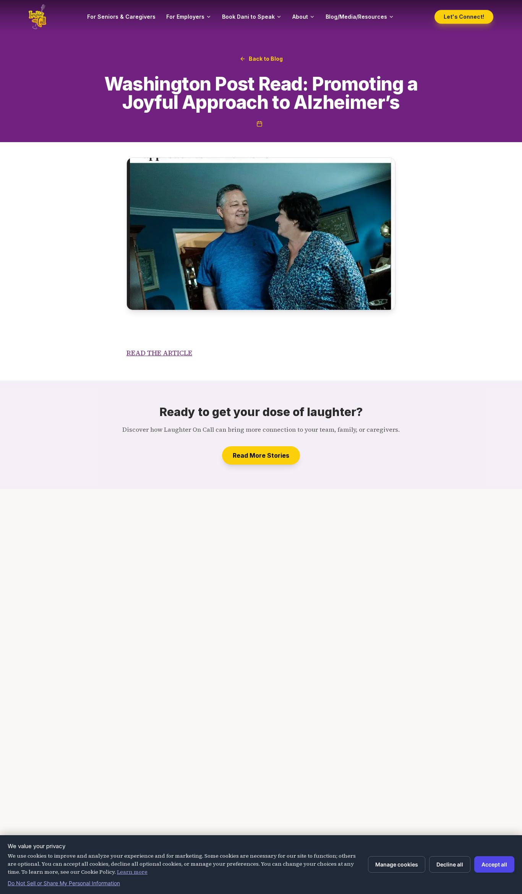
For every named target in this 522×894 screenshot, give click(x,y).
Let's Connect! (464, 16)
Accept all (494, 864)
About (300, 16)
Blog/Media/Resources (356, 16)
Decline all (449, 864)
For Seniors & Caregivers (121, 16)
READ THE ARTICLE (159, 353)
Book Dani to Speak (248, 16)
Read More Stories (261, 455)
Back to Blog (266, 58)
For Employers (185, 16)
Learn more (132, 872)
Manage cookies (396, 864)
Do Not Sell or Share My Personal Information (64, 883)
